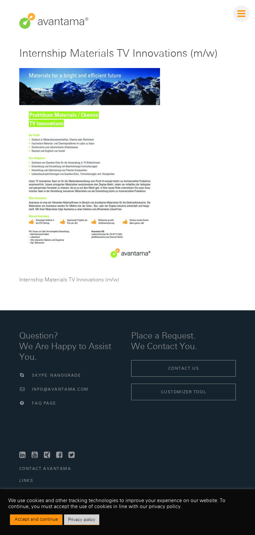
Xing (48, 455)
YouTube (36, 455)
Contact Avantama (45, 468)
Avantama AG (53, 21)
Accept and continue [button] (36, 519)
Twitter (72, 455)
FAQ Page (43, 403)
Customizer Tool (183, 392)
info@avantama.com (60, 389)
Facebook (60, 455)
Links (26, 480)
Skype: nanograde (56, 375)
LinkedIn (23, 455)
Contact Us (183, 368)
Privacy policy (81, 519)
